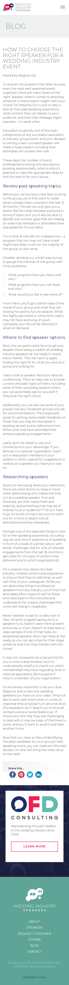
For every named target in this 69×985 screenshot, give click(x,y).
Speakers (34, 927)
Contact (34, 951)
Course (34, 939)
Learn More (35, 846)
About (34, 921)
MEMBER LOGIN (34, 977)
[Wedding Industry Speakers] (17, 7)
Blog (34, 945)
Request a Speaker (34, 933)
